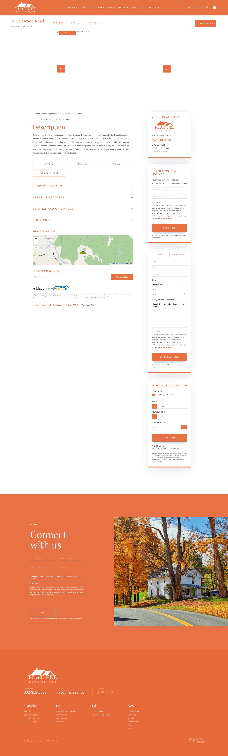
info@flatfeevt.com (72, 692)
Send (42, 612)
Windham (57, 305)
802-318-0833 (161, 140)
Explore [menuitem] (122, 7)
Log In (199, 7)
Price (154, 401)
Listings (43, 305)
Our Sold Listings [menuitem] (31, 715)
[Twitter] (107, 692)
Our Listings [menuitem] (88, 7)
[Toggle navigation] (214, 7)
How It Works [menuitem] (61, 715)
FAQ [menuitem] (130, 725)
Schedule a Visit (178, 254)
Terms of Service (161, 367)
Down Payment (158, 412)
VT (50, 305)
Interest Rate (158, 422)
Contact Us (156, 152)
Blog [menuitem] (130, 729)
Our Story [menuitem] (132, 715)
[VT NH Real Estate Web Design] (196, 741)
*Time (154, 290)
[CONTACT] (205, 23)
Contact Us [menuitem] (153, 7)
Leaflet (112, 263)
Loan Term (157, 391)
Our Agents (165, 152)
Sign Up (191, 7)
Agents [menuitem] (131, 718)
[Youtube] (102, 692)
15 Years (169, 395)
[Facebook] (98, 692)
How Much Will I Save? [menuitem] (65, 711)
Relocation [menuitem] (59, 722)
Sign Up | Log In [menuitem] (30, 722)
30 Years (158, 395)
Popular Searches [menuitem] (31, 718)
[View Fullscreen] (36, 247)
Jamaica (67, 305)
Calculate (169, 437)
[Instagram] (111, 692)
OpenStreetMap (121, 263)
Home (35, 305)
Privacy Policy (167, 218)
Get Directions (122, 277)
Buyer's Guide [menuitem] (61, 718)
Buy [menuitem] (100, 7)
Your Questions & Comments (163, 300)
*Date (154, 280)
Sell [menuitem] (110, 7)
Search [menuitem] (72, 7)
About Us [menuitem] (137, 7)
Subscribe (169, 228)
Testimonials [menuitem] (133, 722)
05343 (75, 305)
